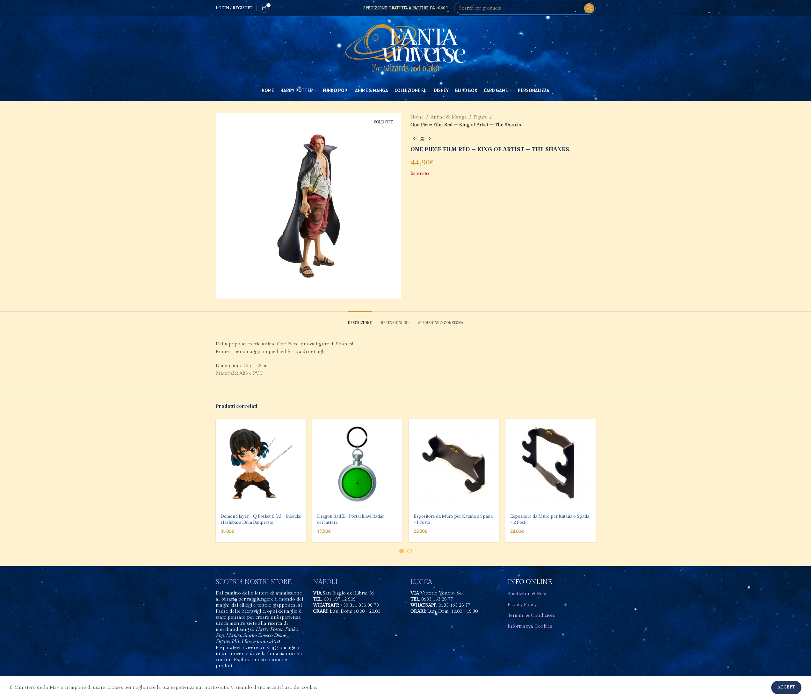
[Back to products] (422, 139)
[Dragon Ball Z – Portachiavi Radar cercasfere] (357, 464)
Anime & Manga (449, 117)
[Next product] (429, 139)
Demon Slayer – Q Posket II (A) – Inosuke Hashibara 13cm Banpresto (261, 519)
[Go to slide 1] (401, 551)
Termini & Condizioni (531, 615)
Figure (481, 117)
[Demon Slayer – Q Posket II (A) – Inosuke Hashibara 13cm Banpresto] (261, 464)
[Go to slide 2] (409, 551)
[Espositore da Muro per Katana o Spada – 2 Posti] (550, 464)
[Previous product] (414, 139)
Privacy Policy (522, 604)
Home (417, 117)
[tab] (360, 321)
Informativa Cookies (530, 626)
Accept (786, 687)
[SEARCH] (589, 8)
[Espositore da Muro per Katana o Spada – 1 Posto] (454, 464)
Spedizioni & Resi (527, 593)
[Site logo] (405, 48)
